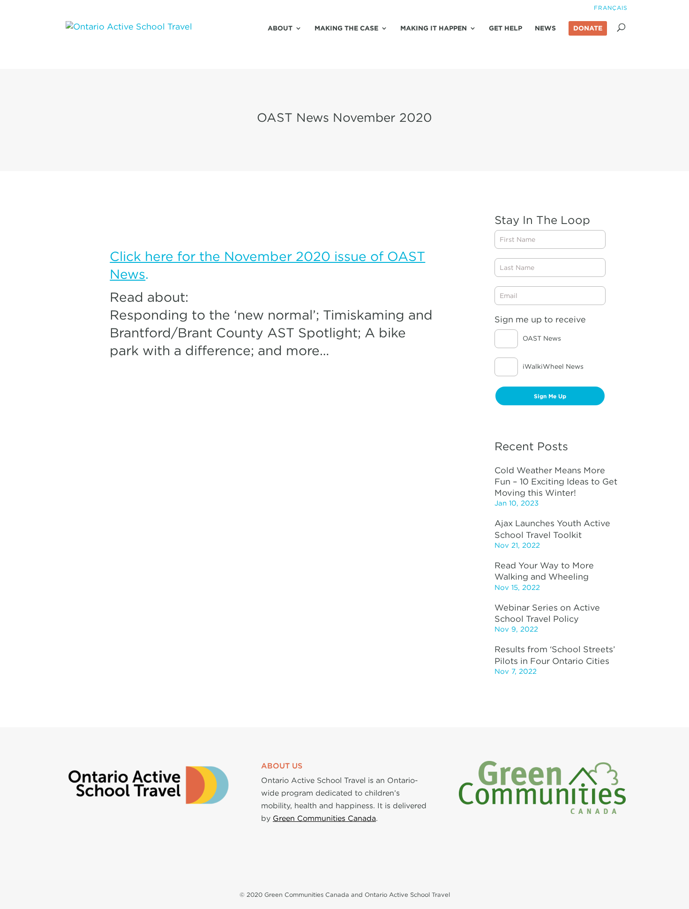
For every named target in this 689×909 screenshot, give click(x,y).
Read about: (149, 297)
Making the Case (346, 28)
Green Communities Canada (324, 818)
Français (611, 8)
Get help (505, 28)
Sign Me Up (550, 396)
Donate (587, 28)
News (545, 28)
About (280, 28)
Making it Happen (433, 28)
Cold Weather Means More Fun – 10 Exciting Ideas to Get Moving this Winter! (555, 482)
